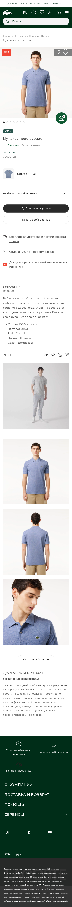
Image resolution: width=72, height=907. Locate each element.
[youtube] (51, 832)
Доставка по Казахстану (53, 751)
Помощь (34, 12)
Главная (8, 35)
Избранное (42, 12)
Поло (44, 35)
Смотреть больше (36, 659)
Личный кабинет (50, 12)
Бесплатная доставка (24, 236)
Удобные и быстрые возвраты (18, 752)
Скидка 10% (17, 251)
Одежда (34, 35)
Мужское (21, 35)
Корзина (58, 12)
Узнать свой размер (36, 219)
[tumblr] (29, 832)
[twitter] (8, 832)
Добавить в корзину (36, 208)
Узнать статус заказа (19, 770)
